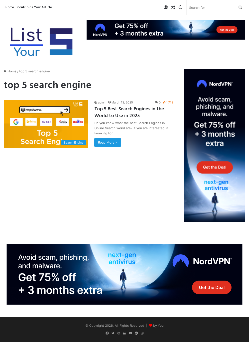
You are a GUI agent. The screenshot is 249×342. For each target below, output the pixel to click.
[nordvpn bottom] (124, 274)
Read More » (107, 142)
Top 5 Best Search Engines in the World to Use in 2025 (129, 112)
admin (102, 102)
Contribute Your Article (34, 7)
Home (9, 7)
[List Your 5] (41, 42)
